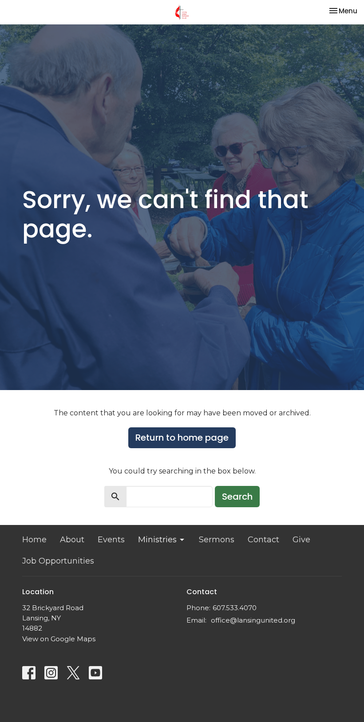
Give (301, 539)
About (72, 539)
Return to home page (182, 437)
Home (34, 539)
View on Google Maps (58, 639)
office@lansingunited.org (253, 620)
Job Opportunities (58, 561)
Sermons (216, 539)
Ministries (157, 539)
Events (111, 539)
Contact (263, 539)
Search (237, 496)
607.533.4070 (235, 608)
